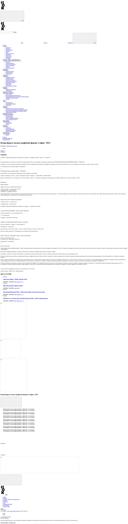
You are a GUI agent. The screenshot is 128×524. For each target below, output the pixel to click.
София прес (8, 105)
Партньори (8, 57)
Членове (8, 62)
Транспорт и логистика (11, 85)
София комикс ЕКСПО (11, 112)
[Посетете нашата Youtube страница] (4, 514)
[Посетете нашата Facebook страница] (4, 513)
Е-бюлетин (8, 127)
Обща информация (10, 131)
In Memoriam (9, 90)
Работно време (9, 50)
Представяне (6, 120)
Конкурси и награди (8, 91)
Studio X (7, 518)
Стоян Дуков (9, 73)
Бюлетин (5, 125)
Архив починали (10, 63)
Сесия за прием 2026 (10, 64)
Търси (15, 32)
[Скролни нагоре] (11, 480)
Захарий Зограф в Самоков (12, 97)
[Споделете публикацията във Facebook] (4, 148)
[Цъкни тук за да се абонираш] (40, 472)
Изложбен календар (7, 113)
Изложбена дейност (10, 77)
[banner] (11, 357)
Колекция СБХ (9, 72)
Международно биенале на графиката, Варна (16, 111)
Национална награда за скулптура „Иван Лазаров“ (17, 96)
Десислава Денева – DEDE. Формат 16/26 (15, 279)
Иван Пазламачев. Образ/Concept (13, 285)
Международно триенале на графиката (15, 108)
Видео (7, 135)
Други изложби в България (12, 118)
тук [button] (76, 520)
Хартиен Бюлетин (10, 129)
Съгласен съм (12, 522)
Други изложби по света (11, 119)
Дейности (5, 75)
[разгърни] (6, 45)
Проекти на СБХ (10, 53)
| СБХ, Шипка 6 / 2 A (19, 300)
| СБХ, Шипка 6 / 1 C (18, 281)
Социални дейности (10, 82)
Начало (4, 137)
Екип (7, 52)
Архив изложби (9, 117)
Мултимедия (6, 132)
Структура (8, 47)
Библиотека (8, 83)
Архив (7, 124)
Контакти (8, 48)
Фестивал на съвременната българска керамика (16, 109)
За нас (4, 45)
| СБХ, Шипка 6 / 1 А (19, 294)
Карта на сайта (6, 506)
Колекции (5, 69)
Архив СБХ (8, 84)
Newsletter (8, 58)
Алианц (7, 99)
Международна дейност (11, 81)
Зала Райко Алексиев (10, 103)
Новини (5, 87)
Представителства (10, 67)
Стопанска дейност (10, 79)
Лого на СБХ (9, 56)
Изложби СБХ (9, 115)
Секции (7, 66)
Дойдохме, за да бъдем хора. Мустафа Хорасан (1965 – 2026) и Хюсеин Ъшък (25, 298)
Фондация (8, 54)
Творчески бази (9, 78)
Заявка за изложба (10, 65)
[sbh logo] (3, 10)
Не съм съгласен (4, 522)
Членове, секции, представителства (11, 59)
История (8, 51)
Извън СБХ (14, 146)
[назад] (8, 70)
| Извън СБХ (17, 288)
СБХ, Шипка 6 (9, 102)
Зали (4, 100)
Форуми (5, 106)
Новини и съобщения (11, 89)
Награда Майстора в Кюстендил (13, 95)
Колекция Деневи (10, 71)
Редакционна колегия (11, 130)
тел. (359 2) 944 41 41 (12, 511)
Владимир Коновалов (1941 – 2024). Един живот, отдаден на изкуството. (24, 292)
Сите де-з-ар (8, 94)
